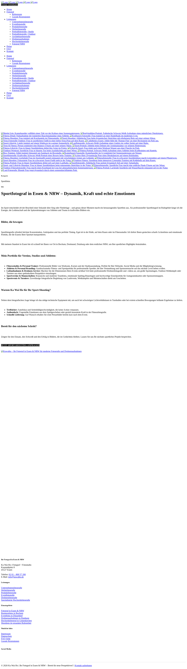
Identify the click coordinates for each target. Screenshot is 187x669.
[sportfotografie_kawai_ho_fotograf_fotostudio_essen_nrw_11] (122, 141)
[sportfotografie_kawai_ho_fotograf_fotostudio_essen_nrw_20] (104, 148)
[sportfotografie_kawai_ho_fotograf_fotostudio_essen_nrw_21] (39, 150)
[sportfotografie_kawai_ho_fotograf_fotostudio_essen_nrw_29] (43, 141)
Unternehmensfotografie (11, 588)
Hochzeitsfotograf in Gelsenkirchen (16, 620)
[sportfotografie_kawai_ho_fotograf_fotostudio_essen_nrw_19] (34, 148)
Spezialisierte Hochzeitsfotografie (15, 600)
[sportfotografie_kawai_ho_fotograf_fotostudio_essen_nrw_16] (39, 170)
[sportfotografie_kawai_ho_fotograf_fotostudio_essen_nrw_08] (35, 136)
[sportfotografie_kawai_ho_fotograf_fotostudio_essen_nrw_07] (122, 133)
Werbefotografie (8, 590)
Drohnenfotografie (9, 597)
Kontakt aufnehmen (83, 665)
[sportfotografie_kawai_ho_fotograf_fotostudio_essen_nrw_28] (128, 165)
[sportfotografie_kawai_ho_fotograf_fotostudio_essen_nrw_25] (35, 163)
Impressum (6, 634)
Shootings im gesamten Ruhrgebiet (16, 623)
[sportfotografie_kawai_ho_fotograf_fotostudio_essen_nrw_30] (108, 138)
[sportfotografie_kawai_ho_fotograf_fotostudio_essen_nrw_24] (114, 160)
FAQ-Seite (5, 639)
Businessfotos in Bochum (12, 613)
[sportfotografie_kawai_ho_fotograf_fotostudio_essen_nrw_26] (104, 163)
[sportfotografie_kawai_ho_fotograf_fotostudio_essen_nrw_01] (117, 150)
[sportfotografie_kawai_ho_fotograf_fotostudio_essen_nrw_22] (136, 158)
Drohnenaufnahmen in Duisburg (15, 618)
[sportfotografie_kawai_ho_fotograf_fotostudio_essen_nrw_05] (106, 155)
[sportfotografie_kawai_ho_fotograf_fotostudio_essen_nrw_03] (102, 153)
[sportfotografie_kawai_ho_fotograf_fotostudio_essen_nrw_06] (41, 133)
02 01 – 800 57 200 (17, 574)
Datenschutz (6, 636)
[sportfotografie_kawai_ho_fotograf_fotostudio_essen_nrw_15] (131, 168)
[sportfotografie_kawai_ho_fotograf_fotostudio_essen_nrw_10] (30, 138)
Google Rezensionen (10, 641)
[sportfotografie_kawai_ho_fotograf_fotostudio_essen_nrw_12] (35, 143)
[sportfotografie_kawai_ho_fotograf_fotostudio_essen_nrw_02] (31, 153)
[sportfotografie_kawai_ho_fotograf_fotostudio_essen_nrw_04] (37, 155)
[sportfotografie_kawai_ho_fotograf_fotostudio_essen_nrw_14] (37, 145)
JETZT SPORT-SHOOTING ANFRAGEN (20, 345)
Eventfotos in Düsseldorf (12, 616)
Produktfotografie (8, 593)
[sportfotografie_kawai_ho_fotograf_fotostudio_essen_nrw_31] (47, 168)
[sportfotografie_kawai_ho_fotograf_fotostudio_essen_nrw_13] (109, 143)
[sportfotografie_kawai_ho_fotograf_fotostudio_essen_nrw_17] (48, 158)
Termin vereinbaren (9, 5)
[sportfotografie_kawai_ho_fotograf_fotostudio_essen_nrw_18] (109, 145)
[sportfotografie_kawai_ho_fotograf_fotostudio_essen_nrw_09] (104, 136)
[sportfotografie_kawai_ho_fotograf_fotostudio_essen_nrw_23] (36, 160)
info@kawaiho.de (16, 577)
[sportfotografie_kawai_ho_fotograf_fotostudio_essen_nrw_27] (46, 165)
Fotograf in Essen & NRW (12, 611)
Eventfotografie (8, 595)
